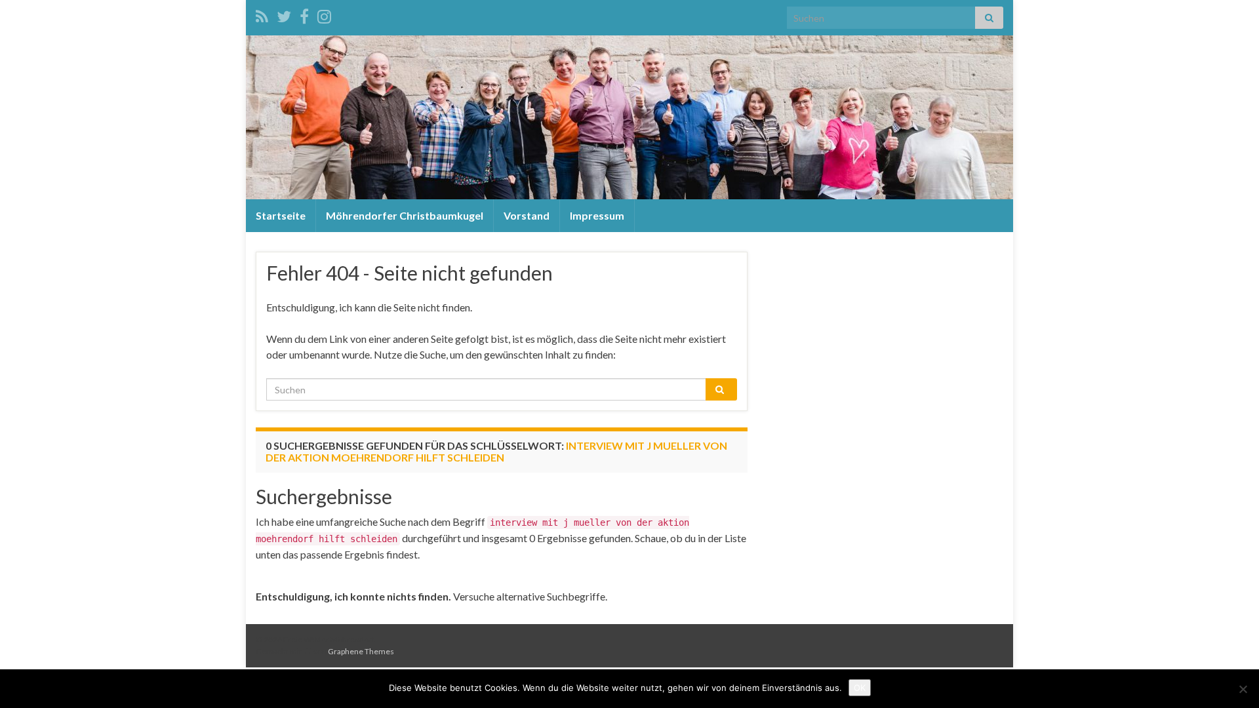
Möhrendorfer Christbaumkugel (404, 215)
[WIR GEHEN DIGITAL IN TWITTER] (284, 14)
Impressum (597, 215)
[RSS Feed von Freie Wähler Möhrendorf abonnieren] (262, 14)
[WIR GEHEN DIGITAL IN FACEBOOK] (304, 14)
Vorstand (527, 215)
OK (860, 687)
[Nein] (1242, 689)
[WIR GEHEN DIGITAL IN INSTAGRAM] (324, 14)
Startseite (281, 215)
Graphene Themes (361, 651)
